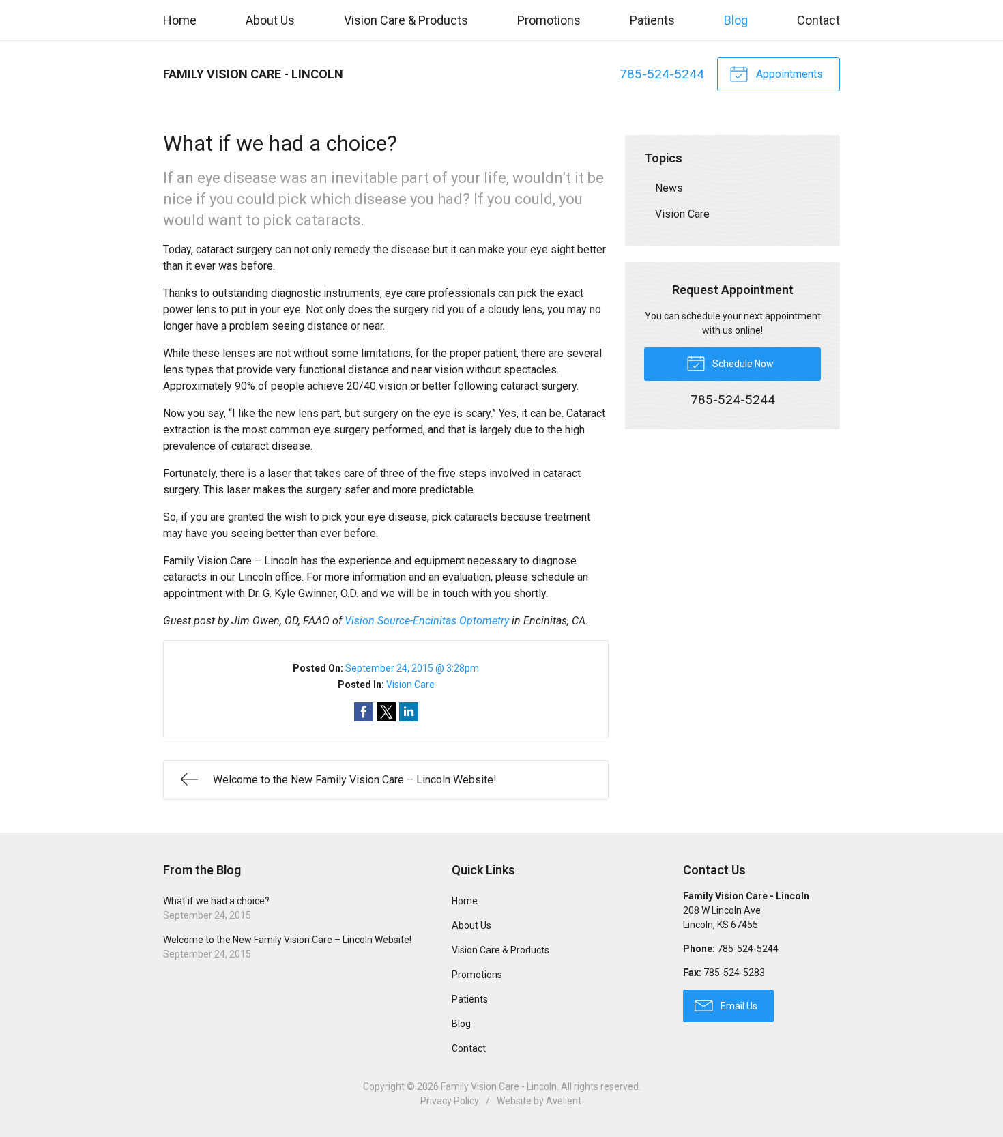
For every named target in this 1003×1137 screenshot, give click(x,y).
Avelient (563, 1100)
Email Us (737, 1006)
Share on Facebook (363, 711)
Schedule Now (742, 363)
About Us (270, 20)
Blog (736, 20)
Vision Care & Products (406, 20)
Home (180, 20)
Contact (818, 20)
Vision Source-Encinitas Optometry (427, 620)
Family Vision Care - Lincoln (499, 1086)
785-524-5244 (662, 74)
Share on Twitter (386, 711)
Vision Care (410, 684)
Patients (652, 20)
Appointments (788, 74)
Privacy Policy (449, 1100)
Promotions (549, 20)
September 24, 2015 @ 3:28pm (412, 668)
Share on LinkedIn (408, 711)
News (669, 188)
